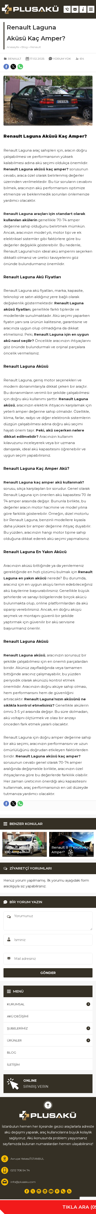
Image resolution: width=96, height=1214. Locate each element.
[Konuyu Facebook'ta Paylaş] (6, 803)
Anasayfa (13, 47)
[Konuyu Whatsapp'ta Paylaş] (20, 803)
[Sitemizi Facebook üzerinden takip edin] (26, 1191)
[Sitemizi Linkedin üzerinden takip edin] (45, 1191)
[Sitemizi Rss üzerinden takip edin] (69, 1191)
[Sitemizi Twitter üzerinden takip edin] (33, 1191)
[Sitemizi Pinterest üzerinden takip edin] (57, 1191)
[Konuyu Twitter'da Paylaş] (13, 803)
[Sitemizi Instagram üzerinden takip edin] (39, 1191)
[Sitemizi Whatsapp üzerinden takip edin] (63, 1191)
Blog (24, 47)
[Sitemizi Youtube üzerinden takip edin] (51, 1191)
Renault (35, 47)
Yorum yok (62, 58)
